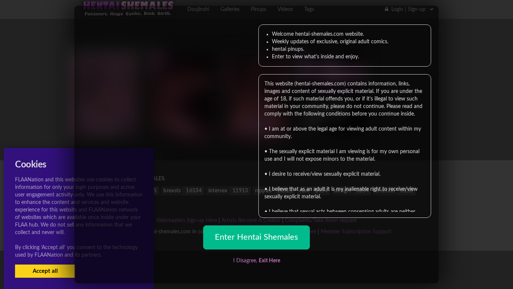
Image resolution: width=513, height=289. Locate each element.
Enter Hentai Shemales (256, 237)
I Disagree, (256, 260)
